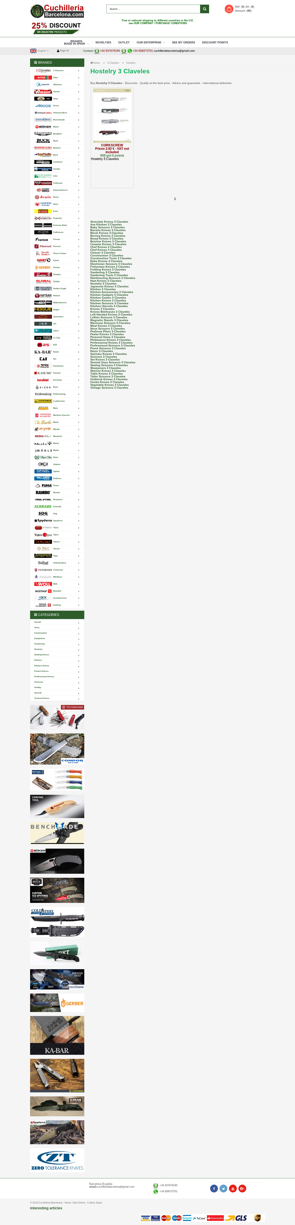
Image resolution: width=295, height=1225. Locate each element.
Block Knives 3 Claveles (106, 233)
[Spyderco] (57, 1132)
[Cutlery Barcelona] (57, 11)
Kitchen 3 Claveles (103, 289)
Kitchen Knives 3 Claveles (108, 300)
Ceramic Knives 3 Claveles (108, 244)
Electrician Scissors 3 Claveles (111, 263)
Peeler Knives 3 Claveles (107, 334)
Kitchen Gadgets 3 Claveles (109, 294)
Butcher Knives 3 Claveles (108, 241)
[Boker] (57, 861)
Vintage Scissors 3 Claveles (109, 387)
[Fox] (57, 979)
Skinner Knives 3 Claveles (108, 370)
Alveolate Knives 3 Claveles (109, 221)
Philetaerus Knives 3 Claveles (110, 339)
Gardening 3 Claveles (105, 272)
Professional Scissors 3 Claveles (112, 345)
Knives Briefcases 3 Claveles (110, 311)
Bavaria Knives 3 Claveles (108, 230)
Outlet (124, 42)
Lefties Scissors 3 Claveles (108, 317)
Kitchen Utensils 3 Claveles (109, 306)
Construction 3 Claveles (106, 255)
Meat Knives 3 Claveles (106, 325)
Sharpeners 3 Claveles (105, 368)
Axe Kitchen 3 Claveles (106, 224)
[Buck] (57, 890)
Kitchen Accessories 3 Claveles (111, 292)
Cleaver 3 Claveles (102, 252)
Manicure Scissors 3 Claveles (110, 323)
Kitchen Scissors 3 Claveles (109, 303)
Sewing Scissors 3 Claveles (109, 365)
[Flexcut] (57, 806)
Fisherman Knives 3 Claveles (110, 266)
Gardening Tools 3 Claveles (109, 275)
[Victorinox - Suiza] (57, 717)
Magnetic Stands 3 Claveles (109, 320)
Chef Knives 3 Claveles (106, 247)
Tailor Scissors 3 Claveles (107, 376)
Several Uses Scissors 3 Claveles (112, 362)
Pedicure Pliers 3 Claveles (108, 331)
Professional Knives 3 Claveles (111, 342)
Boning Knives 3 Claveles (107, 235)
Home (96, 62)
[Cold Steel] (57, 922)
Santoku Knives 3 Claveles (108, 353)
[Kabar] (57, 1035)
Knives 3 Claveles (102, 308)
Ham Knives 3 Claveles (105, 280)
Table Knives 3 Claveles (106, 373)
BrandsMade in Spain (74, 42)
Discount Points (215, 42)
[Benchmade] (57, 833)
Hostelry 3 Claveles (103, 283)
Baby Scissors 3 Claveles (107, 227)
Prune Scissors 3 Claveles (108, 348)
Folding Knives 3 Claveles (108, 269)
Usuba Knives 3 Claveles (107, 382)
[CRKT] (57, 953)
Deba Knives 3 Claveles (106, 261)
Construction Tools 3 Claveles (111, 258)
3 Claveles (113, 62)
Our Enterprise (149, 42)
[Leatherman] (57, 1075)
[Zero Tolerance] (57, 1160)
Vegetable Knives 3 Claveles (109, 384)
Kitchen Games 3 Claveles (108, 297)
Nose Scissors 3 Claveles (107, 328)
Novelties (103, 42)
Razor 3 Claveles (101, 351)
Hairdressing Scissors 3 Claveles (112, 278)
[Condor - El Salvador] (57, 748)
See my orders (183, 42)
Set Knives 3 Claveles (105, 359)
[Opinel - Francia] (57, 780)
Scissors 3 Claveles (103, 356)
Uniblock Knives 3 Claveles (109, 379)
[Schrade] (57, 1106)
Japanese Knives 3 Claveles (109, 286)
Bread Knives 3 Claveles (106, 238)
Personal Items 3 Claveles (107, 337)
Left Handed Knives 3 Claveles (111, 314)
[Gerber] (57, 1003)
